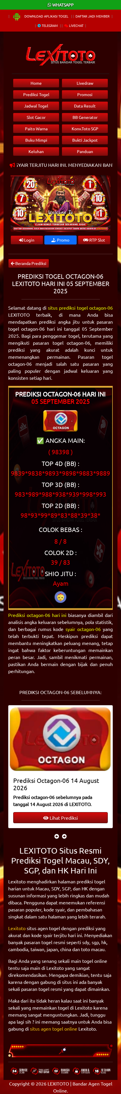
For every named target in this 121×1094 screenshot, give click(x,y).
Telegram (49, 25)
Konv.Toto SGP (85, 128)
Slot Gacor (36, 117)
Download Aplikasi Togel (46, 16)
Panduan (85, 151)
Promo (62, 239)
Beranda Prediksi (30, 263)
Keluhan (36, 151)
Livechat (75, 25)
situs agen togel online (53, 1028)
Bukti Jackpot (85, 140)
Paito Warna (36, 128)
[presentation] (56, 836)
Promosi (85, 94)
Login (28, 239)
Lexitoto (17, 928)
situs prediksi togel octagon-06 (80, 308)
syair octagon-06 (83, 629)
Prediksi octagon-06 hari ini (37, 615)
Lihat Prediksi (63, 818)
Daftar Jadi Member (92, 16)
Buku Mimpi (36, 140)
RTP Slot (96, 239)
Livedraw (85, 83)
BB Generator (85, 117)
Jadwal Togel (36, 105)
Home (36, 83)
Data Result (85, 105)
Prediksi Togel (36, 94)
